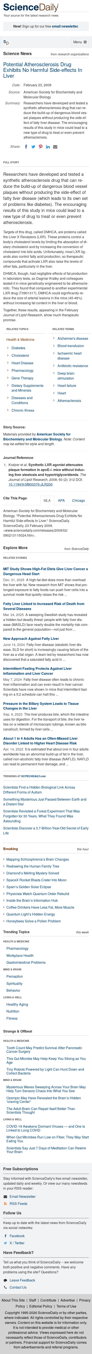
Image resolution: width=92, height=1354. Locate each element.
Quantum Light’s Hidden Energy (30, 914)
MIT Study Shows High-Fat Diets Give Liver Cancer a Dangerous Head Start (45, 571)
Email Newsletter (23, 1196)
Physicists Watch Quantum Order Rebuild (37, 893)
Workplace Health (20, 955)
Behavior (13, 990)
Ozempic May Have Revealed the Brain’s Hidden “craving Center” (43, 1099)
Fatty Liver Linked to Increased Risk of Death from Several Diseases (43, 606)
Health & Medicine (20, 339)
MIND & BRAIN (12, 969)
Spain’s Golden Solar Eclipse (28, 886)
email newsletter (65, 26)
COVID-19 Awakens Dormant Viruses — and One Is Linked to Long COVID (45, 1128)
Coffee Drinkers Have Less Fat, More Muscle (40, 907)
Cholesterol (20, 355)
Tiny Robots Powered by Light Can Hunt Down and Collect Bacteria (45, 1071)
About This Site (13, 1300)
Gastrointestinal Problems (26, 962)
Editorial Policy (40, 1306)
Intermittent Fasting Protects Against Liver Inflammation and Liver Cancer (37, 671)
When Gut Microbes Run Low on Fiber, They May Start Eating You (47, 1139)
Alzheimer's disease (73, 338)
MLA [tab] (47, 500)
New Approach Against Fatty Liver (31, 638)
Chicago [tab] (78, 500)
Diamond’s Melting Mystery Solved (32, 873)
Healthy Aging (17, 1004)
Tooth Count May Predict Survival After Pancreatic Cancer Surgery (44, 1049)
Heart (62, 393)
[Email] (55, 146)
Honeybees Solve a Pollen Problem (33, 921)
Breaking (10, 848)
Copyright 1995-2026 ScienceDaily (31, 1312)
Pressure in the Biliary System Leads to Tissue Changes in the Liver (41, 706)
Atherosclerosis (69, 400)
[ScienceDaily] (31, 7)
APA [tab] (61, 500)
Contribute (48, 1300)
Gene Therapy (22, 377)
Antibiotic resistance (73, 365)
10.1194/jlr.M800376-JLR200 (31, 484)
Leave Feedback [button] (22, 1280)
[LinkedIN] (47, 146)
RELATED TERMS (63, 329)
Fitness (12, 1018)
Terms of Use (66, 1306)
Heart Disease (22, 362)
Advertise (68, 1300)
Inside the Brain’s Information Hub (32, 900)
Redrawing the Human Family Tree (32, 866)
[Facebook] (26, 146)
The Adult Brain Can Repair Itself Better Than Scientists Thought (40, 1110)
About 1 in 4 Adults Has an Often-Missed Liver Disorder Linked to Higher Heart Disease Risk (40, 741)
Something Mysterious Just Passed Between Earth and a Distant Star (44, 802)
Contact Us (18, 1287)
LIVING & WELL (12, 997)
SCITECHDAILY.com (33, 776)
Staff (32, 1300)
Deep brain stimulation (66, 376)
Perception (14, 976)
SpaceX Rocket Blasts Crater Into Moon (36, 879)
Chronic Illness (23, 410)
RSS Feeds (18, 1203)
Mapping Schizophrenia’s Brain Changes (37, 859)
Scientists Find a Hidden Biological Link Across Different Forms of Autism (39, 790)
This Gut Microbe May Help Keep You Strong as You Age (46, 1060)
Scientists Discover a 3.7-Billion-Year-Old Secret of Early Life (46, 830)
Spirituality (14, 983)
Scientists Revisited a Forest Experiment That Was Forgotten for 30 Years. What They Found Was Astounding (41, 816)
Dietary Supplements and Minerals (27, 388)
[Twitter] (33, 146)
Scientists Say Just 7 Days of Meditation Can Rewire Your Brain (46, 1150)
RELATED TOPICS (17, 329)
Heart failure (67, 385)
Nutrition (12, 1011)
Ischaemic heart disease (70, 356)
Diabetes (18, 347)
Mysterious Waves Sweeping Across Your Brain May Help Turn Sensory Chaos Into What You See (46, 1088)
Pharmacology (23, 370)
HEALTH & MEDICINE (16, 941)
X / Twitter (17, 1242)
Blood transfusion (71, 345)
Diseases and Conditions (22, 400)
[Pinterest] (40, 146)
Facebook (17, 1235)
